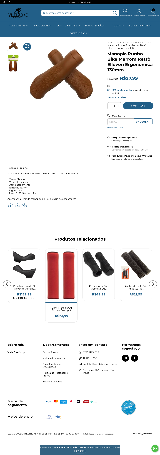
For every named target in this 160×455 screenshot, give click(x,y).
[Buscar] (115, 13)
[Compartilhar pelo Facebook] (11, 207)
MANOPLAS (142, 42)
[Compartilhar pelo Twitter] (17, 207)
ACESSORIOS (17, 25)
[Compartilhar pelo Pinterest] (24, 207)
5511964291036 (91, 352)
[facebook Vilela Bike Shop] (9, 2)
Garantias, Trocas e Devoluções (53, 365)
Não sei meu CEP (115, 128)
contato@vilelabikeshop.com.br (100, 364)
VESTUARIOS (79, 33)
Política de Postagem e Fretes (56, 374)
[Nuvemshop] (142, 434)
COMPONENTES (67, 25)
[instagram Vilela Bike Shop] (4, 2)
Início (110, 42)
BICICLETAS (41, 25)
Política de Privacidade (55, 358)
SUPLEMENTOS (139, 25)
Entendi (80, 451)
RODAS (117, 25)
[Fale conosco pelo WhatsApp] (154, 448)
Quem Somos (50, 352)
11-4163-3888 (90, 358)
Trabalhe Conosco (52, 381)
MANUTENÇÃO (95, 25)
